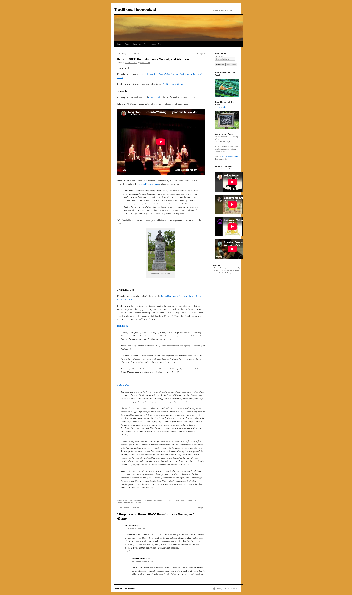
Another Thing (140, 500)
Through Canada (169, 500)
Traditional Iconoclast (135, 9)
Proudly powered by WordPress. (226, 588)
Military (119, 502)
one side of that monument (147, 183)
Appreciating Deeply (154, 500)
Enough (201, 53)
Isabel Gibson (145, 62)
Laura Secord (154, 97)
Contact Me (156, 44)
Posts (127, 44)
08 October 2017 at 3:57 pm (142, 561)
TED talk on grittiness (173, 84)
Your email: (219, 56)
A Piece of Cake (220, 107)
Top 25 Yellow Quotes (230, 156)
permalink (137, 502)
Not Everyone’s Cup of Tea (128, 53)
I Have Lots (136, 44)
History (196, 500)
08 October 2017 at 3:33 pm (135, 528)
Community (189, 500)
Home (119, 44)
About (146, 44)
